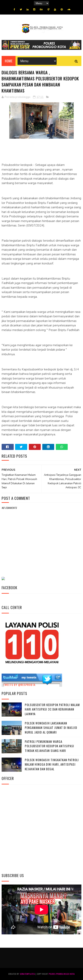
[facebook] (14, 9)
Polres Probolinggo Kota (62, 973)
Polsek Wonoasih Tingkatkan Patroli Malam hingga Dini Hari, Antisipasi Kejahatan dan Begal (52, 764)
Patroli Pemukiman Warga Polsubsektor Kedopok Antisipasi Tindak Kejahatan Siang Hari (49, 746)
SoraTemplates (27, 973)
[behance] (41, 9)
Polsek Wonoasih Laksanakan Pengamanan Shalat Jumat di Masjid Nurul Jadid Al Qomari (51, 727)
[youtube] (55, 9)
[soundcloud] (69, 9)
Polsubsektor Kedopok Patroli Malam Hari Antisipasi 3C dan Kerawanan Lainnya (52, 709)
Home (8, 61)
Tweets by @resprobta (19, 684)
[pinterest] (61, 9)
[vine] (48, 9)
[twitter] (20, 9)
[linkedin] (27, 9)
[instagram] (34, 9)
